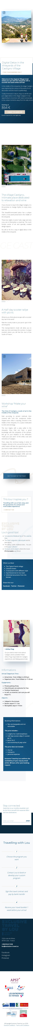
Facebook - (7, 586)
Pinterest (21, 586)
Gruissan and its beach (11, 549)
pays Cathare (12, 547)
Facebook (5, 952)
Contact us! (9, 510)
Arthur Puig (10, 649)
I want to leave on (14, 112)
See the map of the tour (16, 476)
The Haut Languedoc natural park (15, 540)
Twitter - (14, 586)
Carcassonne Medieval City (12, 536)
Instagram (6, 955)
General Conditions (9, 1025)
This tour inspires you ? (12, 72)
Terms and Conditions (22, 1025)
